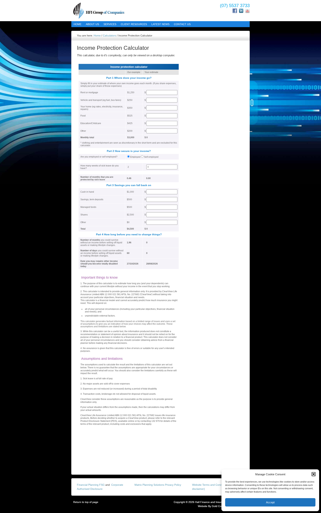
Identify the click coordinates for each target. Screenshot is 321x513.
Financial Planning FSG (91, 484)
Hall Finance (103, 10)
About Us (91, 24)
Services (108, 24)
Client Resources (133, 24)
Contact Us (181, 24)
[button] (313, 474)
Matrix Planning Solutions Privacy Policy (157, 484)
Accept (270, 502)
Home (77, 24)
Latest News (160, 24)
